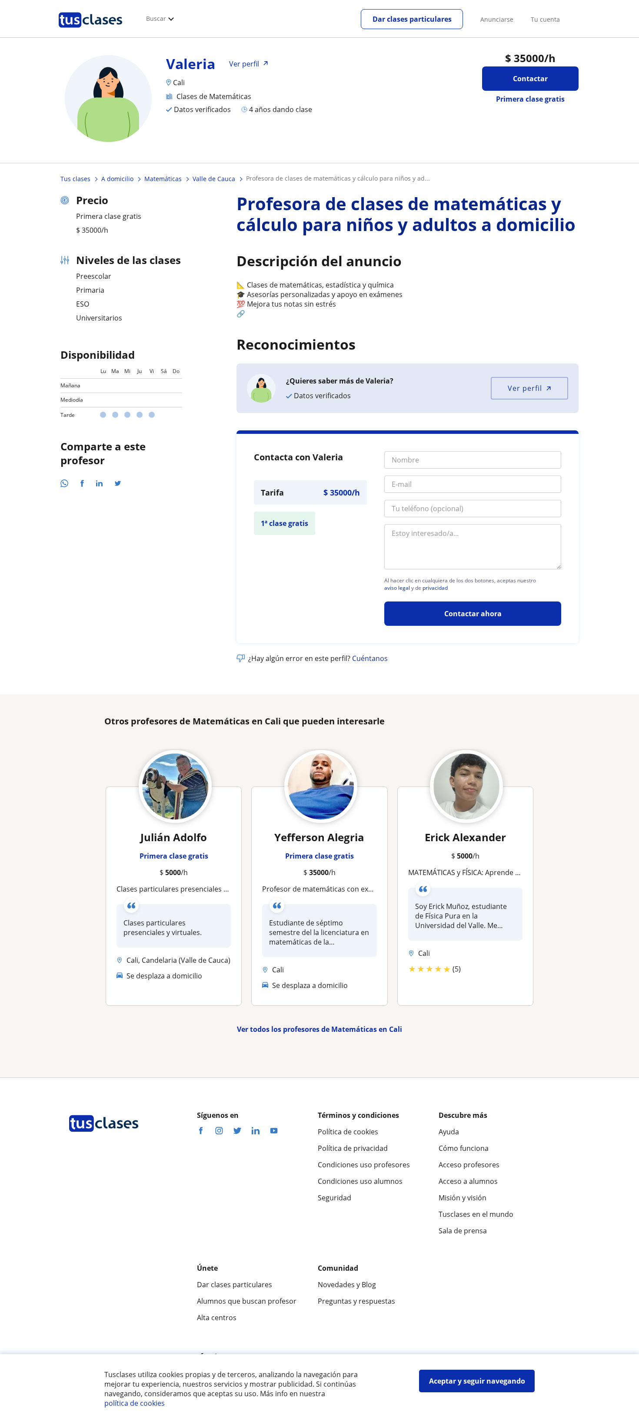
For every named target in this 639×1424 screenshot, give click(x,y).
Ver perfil (525, 388)
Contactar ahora (473, 613)
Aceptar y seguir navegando (477, 1381)
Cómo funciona (464, 1148)
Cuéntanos (370, 658)
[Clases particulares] (90, 31)
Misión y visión (462, 1198)
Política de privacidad (353, 1148)
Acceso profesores (469, 1165)
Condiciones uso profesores (364, 1165)
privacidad (435, 588)
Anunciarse (496, 19)
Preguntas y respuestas (356, 1301)
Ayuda (449, 1132)
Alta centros (216, 1317)
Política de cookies (348, 1132)
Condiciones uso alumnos (360, 1181)
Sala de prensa (463, 1231)
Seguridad (334, 1198)
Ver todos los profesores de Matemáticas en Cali (319, 1029)
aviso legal (397, 588)
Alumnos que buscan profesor (246, 1301)
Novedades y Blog (347, 1284)
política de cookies (134, 1403)
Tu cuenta (545, 19)
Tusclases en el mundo (476, 1214)
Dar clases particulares (412, 19)
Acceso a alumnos (468, 1181)
